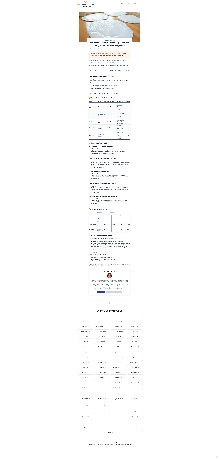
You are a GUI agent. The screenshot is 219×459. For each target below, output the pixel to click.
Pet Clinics (85, 387)
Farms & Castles (135, 362)
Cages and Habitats (102, 326)
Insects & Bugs (85, 382)
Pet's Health (135, 393)
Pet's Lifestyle (102, 398)
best (99, 53)
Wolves (110, 432)
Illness (102, 377)
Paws (92, 106)
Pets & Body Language (85, 405)
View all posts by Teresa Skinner (114, 292)
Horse (118, 372)
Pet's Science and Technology (118, 399)
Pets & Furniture (118, 405)
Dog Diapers (85, 352)
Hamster (85, 372)
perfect (127, 70)
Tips (85, 427)
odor (107, 67)
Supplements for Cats (118, 421)
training (97, 60)
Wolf (135, 427)
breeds (114, 65)
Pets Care (85, 410)
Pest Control (135, 382)
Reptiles (118, 416)
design (104, 176)
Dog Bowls (135, 341)
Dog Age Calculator (87, 454)
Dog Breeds (85, 346)
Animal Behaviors (102, 316)
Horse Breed (135, 372)
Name (104, 101)
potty (113, 62)
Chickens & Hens (135, 336)
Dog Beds (118, 341)
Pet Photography (102, 393)
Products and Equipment (135, 410)
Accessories (85, 316)
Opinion (118, 382)
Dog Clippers (102, 346)
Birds (102, 321)
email (119, 288)
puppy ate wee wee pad (92, 303)
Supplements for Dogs (134, 421)
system (118, 105)
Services (86, 421)
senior (128, 164)
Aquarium (85, 321)
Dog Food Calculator (104, 454)
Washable (99, 220)
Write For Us (137, 3)
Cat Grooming (102, 331)
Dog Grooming (118, 352)
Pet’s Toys (102, 410)
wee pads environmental (126, 303)
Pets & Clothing (102, 405)
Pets (135, 398)
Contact (142, 3)
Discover (93, 53)
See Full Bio (100, 292)
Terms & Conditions (122, 3)
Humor (85, 377)
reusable (112, 212)
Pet (90, 115)
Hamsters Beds (102, 372)
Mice (102, 382)
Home (110, 3)
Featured (85, 367)
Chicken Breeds (118, 336)
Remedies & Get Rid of (102, 416)
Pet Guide (85, 393)
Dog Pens (102, 357)
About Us (114, 3)
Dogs (114, 40)
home (113, 244)
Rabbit (85, 416)
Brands (110, 40)
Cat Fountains (85, 331)
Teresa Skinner (92, 48)
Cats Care (102, 336)
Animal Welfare (135, 316)
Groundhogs (135, 367)
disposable (119, 136)
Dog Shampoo (118, 357)
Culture (85, 341)
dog (116, 60)
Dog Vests (135, 357)
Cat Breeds (118, 326)
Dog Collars (118, 346)
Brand (90, 101)
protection (119, 117)
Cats (85, 336)
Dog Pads (106, 40)
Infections (118, 377)
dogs (104, 80)
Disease (102, 341)
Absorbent (99, 229)
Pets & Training (135, 405)
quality (128, 264)
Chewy (127, 106)
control (110, 67)
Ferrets (102, 367)
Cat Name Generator (131, 454)
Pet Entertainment (102, 387)
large (101, 60)
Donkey (118, 362)
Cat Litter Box (118, 331)
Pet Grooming (135, 387)
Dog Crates (135, 346)
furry (117, 55)
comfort (117, 90)
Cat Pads (135, 331)
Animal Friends (118, 316)
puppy (104, 60)
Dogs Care (102, 362)
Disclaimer (130, 3)
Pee (102, 220)
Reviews (135, 416)
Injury (135, 377)
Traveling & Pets (102, 427)
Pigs (118, 410)
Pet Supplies (118, 393)
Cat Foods (134, 326)
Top (90, 121)
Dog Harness (134, 352)
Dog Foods (102, 352)
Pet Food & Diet (118, 387)
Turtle (118, 427)
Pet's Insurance (85, 398)
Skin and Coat (102, 421)
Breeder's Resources (135, 321)
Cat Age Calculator (95, 454)
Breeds (85, 326)
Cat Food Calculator (113, 454)
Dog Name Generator (122, 454)
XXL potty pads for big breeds (107, 53)
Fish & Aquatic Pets (118, 367)
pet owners (99, 212)
